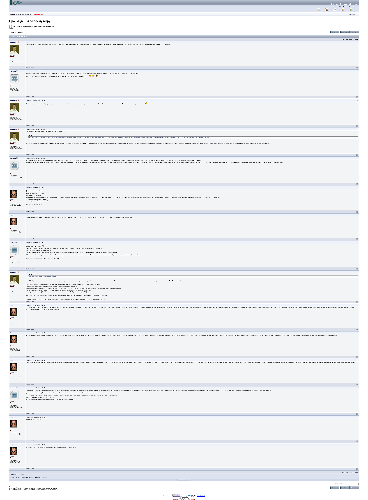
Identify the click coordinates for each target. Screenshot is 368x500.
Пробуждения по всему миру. (30, 21)
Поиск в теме (345, 39)
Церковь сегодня (35, 26)
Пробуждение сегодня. (47, 26)
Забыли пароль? (353, 14)
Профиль (28, 67)
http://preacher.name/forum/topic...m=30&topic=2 (38, 250)
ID (357, 41)
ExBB (185, 498)
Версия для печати (353, 39)
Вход (23, 14)
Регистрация (28, 14)
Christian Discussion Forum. (344, 4)
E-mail (32, 67)
